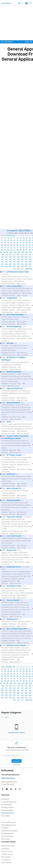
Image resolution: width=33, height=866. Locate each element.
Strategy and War (7, 807)
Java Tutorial (6, 862)
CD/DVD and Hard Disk (9, 831)
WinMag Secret (12, 619)
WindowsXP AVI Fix (14, 567)
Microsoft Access (7, 846)
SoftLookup (7, 770)
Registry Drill (11, 550)
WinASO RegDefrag (14, 326)
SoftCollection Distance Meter (18, 272)
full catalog (5, 717)
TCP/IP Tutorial (7, 854)
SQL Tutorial (5, 857)
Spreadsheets (6, 805)
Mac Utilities (5, 816)
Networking (5, 839)
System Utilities (24, 231)
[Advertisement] (16, 22)
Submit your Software (9, 781)
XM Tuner (10, 343)
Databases (5, 799)
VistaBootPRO (12, 298)
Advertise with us (8, 778)
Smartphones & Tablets (16, 732)
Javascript (5, 849)
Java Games (5, 860)
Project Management (9, 802)
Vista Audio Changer (14, 517)
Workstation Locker (14, 586)
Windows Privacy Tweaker (16, 645)
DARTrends (11, 474)
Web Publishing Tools (8, 825)
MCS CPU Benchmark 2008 (17, 629)
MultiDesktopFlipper (14, 372)
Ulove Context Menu (14, 286)
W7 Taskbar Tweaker (14, 455)
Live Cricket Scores (14, 536)
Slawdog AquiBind (13, 500)
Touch (9, 422)
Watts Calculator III (14, 488)
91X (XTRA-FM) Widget (15, 315)
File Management (7, 833)
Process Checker (13, 600)
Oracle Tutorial (6, 851)
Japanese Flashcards (15, 388)
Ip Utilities (5, 828)
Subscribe (16, 761)
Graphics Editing (7, 810)
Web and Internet (7, 813)
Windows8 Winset (13, 403)
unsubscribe (16, 764)
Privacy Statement (8, 784)
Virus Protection (7, 836)
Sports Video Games (8, 822)
